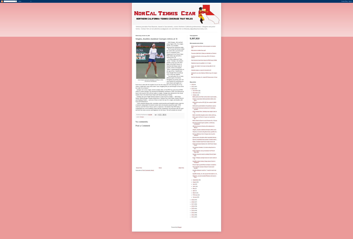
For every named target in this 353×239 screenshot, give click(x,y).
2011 (192, 217)
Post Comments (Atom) (148, 170)
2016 (192, 206)
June (194, 186)
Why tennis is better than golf (198, 50)
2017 (192, 204)
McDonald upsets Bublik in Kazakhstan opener (204, 106)
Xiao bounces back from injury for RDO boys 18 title (204, 60)
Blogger (179, 227)
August (195, 182)
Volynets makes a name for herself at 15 (201, 70)
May (194, 188)
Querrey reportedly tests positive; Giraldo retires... (205, 139)
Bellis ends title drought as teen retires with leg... (205, 115)
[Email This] (158, 115)
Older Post (181, 168)
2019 (192, 199)
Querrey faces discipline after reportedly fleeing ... (205, 137)
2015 (192, 208)
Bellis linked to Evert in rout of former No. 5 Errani (205, 120)
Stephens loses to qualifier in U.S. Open (201, 63)
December (195, 90)
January (195, 197)
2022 (192, 84)
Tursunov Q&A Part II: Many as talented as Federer (203, 53)
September (196, 180)
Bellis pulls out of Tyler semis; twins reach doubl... (205, 96)
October (195, 95)
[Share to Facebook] (164, 115)
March (194, 192)
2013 (192, 212)
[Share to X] (162, 115)
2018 (192, 202)
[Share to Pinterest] (165, 115)
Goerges (142, 116)
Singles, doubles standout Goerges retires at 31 (204, 129)
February (195, 195)
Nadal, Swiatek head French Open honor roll (204, 141)
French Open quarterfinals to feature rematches (204, 164)
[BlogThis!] (160, 115)
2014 (192, 210)
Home (160, 168)
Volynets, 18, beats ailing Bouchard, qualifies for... (205, 131)
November (195, 92)
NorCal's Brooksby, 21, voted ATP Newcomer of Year (204, 77)
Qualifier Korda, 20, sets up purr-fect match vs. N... (205, 173)
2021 (192, 86)
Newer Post (139, 168)
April (194, 190)
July (194, 184)
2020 (192, 88)
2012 (192, 215)
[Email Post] (155, 114)
